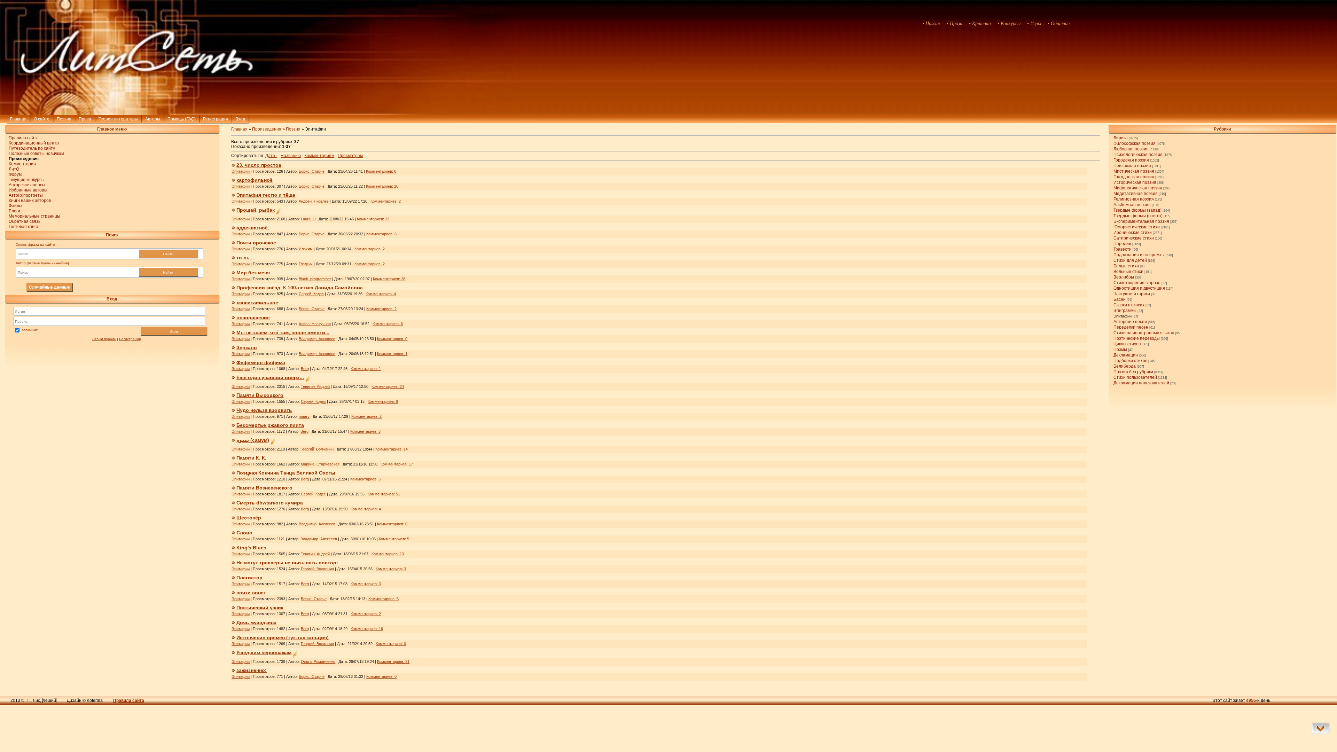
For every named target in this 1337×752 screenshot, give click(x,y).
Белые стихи (1126, 266)
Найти (168, 254)
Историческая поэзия (1134, 182)
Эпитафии (1122, 316)
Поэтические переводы (1136, 338)
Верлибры (1123, 277)
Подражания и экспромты (1139, 254)
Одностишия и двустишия (1139, 288)
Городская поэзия (1131, 160)
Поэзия (64, 119)
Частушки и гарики (1131, 293)
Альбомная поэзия (1132, 204)
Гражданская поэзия (1133, 176)
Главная (18, 119)
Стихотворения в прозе (1136, 282)
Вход (174, 331)
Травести (1122, 249)
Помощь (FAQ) (181, 119)
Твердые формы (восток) (1138, 215)
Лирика (1120, 137)
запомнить (30, 330)
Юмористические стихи (1136, 227)
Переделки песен (1130, 327)
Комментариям (319, 155)
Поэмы (1120, 349)
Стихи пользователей (1135, 377)
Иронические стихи (1132, 232)
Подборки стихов (1130, 360)
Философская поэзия (1134, 143)
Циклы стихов (1127, 344)
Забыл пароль (104, 339)
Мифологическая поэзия (1137, 188)
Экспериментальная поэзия (1141, 221)
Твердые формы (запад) (1137, 210)
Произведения (266, 129)
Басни (1119, 299)
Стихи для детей (1130, 260)
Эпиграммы (1124, 310)
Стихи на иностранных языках (1143, 332)
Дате (270, 155)
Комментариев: (381, 171)
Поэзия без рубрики (1133, 371)
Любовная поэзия (1131, 149)
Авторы (152, 119)
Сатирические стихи (1133, 238)
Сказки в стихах (1128, 305)
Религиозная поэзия (1133, 199)
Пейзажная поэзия (1132, 165)
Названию (291, 155)
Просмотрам (350, 155)
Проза (85, 119)
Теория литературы (118, 119)
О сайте (41, 119)
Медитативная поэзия (1135, 193)
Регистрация (215, 119)
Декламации (1125, 355)
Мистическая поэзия (1133, 171)
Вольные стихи (1128, 271)
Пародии (1122, 243)
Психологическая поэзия (1138, 154)
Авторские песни (1130, 321)
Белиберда (1124, 366)
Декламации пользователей (1141, 383)
